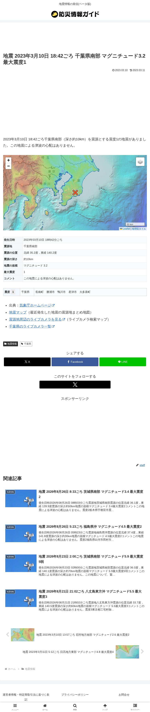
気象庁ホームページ (35, 305)
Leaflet (126, 228)
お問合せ (124, 694)
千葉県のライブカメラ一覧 (30, 326)
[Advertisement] (75, 37)
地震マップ (18, 312)
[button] (75, 193)
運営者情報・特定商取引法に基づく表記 (26, 697)
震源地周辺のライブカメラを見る (35, 319)
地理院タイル (139, 228)
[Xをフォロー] (75, 385)
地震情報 (12, 343)
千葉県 (27, 343)
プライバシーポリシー (75, 694)
